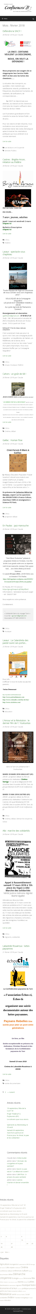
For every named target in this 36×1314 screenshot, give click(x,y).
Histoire (6, 1282)
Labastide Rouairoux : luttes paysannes (16, 947)
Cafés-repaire (10, 1267)
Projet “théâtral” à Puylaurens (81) (13, 1208)
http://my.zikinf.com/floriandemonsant (12, 694)
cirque (7, 365)
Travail (30, 1298)
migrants (8, 937)
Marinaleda (12, 1285)
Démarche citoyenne (24, 819)
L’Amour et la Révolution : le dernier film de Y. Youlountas (16, 722)
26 (1, 1247)
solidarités (16, 937)
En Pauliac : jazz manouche (16, 525)
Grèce (5, 822)
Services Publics (10, 150)
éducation (8, 711)
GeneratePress (18, 1311)
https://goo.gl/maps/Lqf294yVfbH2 (16, 589)
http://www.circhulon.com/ (12, 702)
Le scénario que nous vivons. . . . (12, 1211)
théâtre (7, 243)
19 (1, 1243)
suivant (11, 1092)
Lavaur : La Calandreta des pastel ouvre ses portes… (15, 641)
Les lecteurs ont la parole (14, 147)
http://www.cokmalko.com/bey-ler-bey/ (16, 700)
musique (13, 365)
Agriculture (4, 1264)
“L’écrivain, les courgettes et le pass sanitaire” (17, 1163)
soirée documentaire (12, 1083)
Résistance (5, 1294)
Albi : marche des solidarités (16, 830)
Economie (21, 1278)
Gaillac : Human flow (12, 440)
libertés (21, 1282)
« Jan (2, 1252)
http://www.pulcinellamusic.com (13, 697)
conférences (16, 1271)
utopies (2, 1300)
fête (33, 1278)
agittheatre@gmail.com (11, 316)
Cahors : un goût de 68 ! (14, 373)
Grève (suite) (21, 1158)
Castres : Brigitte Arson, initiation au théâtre (14, 161)
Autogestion (14, 1264)
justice (15, 1282)
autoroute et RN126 (24, 1264)
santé (14, 1294)
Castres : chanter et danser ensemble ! (18, 1182)
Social (27, 1294)
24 (27, 1243)
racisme (24, 1291)
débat (13, 431)
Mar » (7, 1252)
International (11, 1282)
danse (30, 1271)
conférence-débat (6, 1271)
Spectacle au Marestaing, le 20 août (13, 1214)
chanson (17, 1268)
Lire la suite (7, 141)
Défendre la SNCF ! (12, 31)
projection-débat (11, 516)
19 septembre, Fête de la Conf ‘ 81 (13, 1205)
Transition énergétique (22, 1298)
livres (25, 1282)
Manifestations (4, 1285)
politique (25, 1288)
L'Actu (7, 240)
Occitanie (19, 1288)
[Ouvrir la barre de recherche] (33, 19)
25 (32, 1243)
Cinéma (7, 431)
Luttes (31, 1281)
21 (12, 1243)
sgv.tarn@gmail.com (19, 616)
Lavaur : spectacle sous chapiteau (14, 253)
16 (22, 1240)
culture (25, 1270)
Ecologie (15, 1278)
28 (12, 1247)
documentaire (4, 1274)
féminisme (27, 1278)
